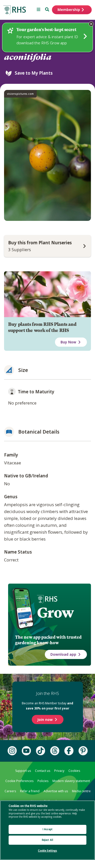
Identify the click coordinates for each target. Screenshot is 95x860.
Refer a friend (30, 791)
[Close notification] (91, 23)
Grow (55, 612)
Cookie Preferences (19, 781)
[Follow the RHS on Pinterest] (83, 750)
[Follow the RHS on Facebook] (68, 750)
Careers (10, 791)
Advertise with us (56, 791)
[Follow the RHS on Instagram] (12, 750)
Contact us (42, 771)
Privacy (59, 771)
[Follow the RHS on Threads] (54, 750)
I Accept (47, 829)
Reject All (47, 840)
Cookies (74, 771)
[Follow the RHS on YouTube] (26, 750)
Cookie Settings (47, 850)
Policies (42, 781)
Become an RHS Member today (47, 705)
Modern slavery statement (71, 781)
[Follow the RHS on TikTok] (40, 750)
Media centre (81, 791)
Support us (23, 771)
